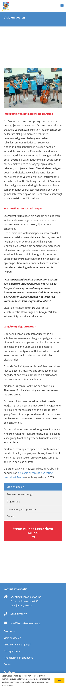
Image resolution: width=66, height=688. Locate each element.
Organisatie (13, 501)
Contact (11, 516)
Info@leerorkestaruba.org (25, 623)
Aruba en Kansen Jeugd (17, 644)
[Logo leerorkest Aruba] (5, 6)
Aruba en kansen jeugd (20, 494)
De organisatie (12, 651)
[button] (62, 5)
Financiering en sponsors (21, 509)
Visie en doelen (15, 487)
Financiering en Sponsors (18, 657)
